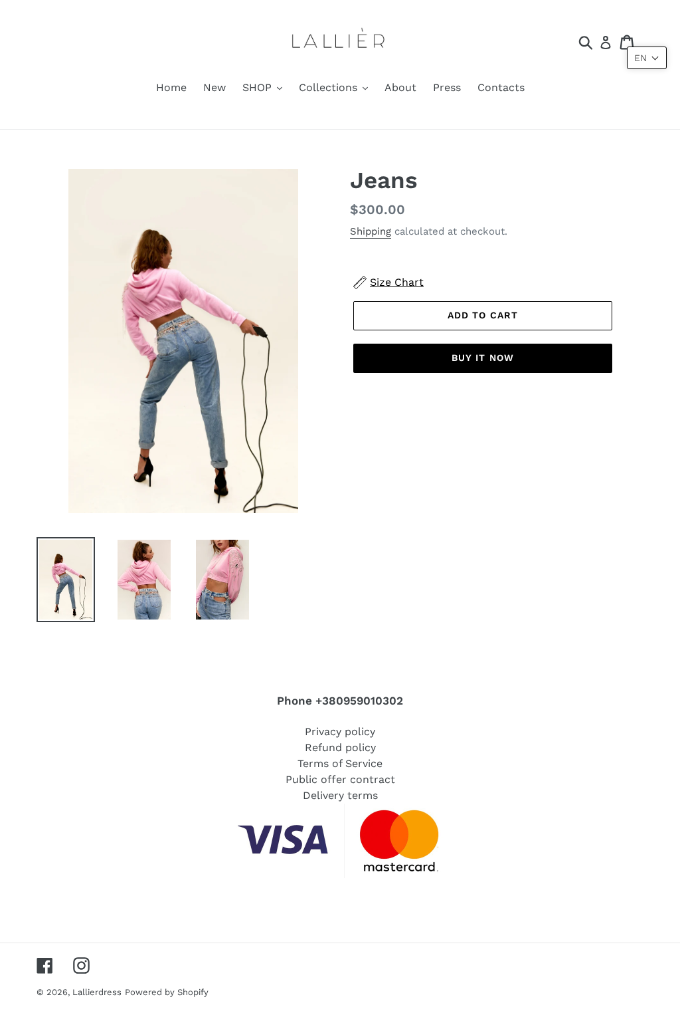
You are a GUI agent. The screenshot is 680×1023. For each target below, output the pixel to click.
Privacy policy (340, 731)
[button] (647, 57)
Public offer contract (340, 779)
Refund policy (340, 747)
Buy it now (483, 357)
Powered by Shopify (167, 992)
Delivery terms (340, 795)
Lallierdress (97, 992)
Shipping (370, 231)
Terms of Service (340, 763)
